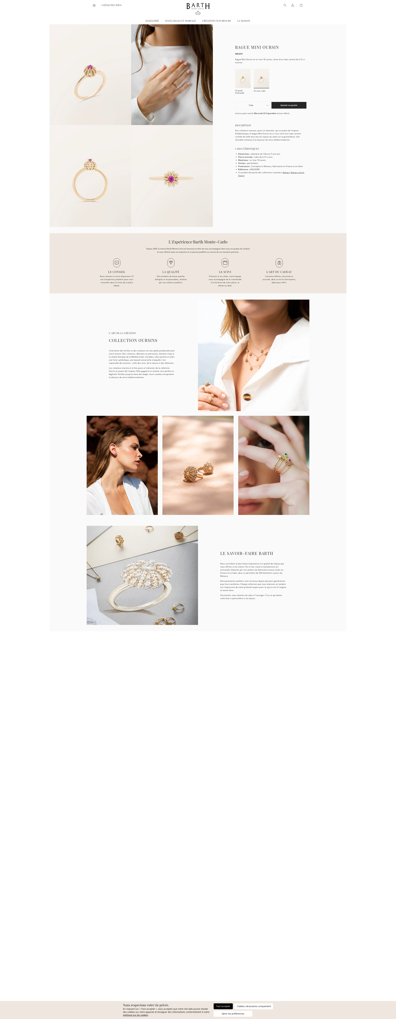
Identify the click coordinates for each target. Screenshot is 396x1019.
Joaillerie (152, 20)
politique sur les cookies (135, 1015)
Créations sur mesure (216, 20)
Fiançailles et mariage (180, 20)
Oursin (241, 175)
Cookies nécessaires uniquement (254, 1006)
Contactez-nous (111, 5)
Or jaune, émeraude (239, 91)
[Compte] (292, 5)
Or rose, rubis (259, 91)
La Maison (243, 20)
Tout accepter (223, 1006)
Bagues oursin (297, 172)
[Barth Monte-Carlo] (198, 14)
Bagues (286, 172)
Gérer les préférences (233, 1013)
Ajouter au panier (288, 105)
